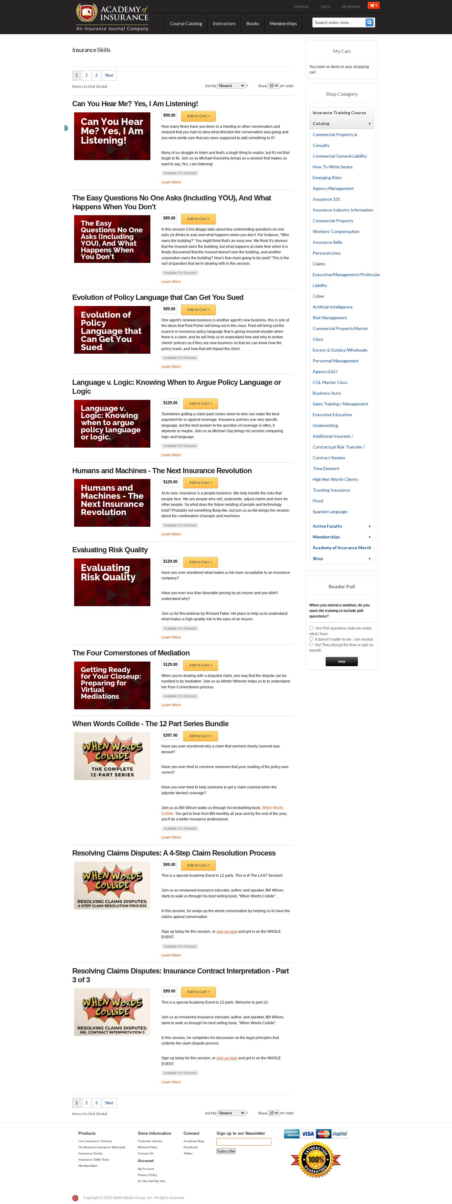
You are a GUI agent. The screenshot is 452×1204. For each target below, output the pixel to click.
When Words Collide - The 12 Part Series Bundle (150, 723)
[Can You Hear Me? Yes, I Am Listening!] (112, 136)
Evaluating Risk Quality (110, 550)
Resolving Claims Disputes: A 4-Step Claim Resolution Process (174, 853)
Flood (318, 500)
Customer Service (150, 1141)
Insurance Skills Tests (93, 1159)
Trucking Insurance (331, 490)
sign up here (226, 931)
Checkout (301, 6)
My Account (351, 6)
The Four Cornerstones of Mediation (131, 653)
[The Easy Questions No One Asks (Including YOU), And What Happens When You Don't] (112, 239)
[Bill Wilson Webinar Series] (112, 756)
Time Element (326, 468)
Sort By (211, 86)
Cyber (318, 296)
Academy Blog (194, 1141)
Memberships (87, 1165)
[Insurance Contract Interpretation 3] (112, 1012)
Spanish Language (330, 511)
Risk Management (330, 317)
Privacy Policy (147, 1175)
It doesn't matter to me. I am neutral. (344, 639)
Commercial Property (333, 220)
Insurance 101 (326, 199)
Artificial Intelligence (333, 306)
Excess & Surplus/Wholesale (340, 349)
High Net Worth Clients (335, 479)
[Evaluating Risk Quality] (112, 582)
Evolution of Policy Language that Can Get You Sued (158, 297)
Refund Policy (147, 1147)
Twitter (188, 1153)
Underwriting (325, 425)
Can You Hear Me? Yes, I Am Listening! (135, 103)
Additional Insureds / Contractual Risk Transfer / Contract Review (339, 446)
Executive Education (332, 414)
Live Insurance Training (95, 1141)
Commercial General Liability (340, 156)
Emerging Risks (327, 177)
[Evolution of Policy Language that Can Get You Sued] (112, 330)
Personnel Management (336, 360)
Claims (319, 263)
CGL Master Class (330, 382)
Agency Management (333, 188)
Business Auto (327, 393)
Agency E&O (325, 371)
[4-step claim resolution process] (112, 885)
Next (109, 75)
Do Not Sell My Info (151, 1181)
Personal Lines (327, 253)
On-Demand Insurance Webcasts (101, 1147)
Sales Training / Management (340, 403)
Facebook (191, 1147)
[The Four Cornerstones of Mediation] (112, 685)
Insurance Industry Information (343, 209)
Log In (325, 6)
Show (262, 86)
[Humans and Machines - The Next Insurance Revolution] (112, 503)
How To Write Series (333, 166)
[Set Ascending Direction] (247, 85)
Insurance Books (90, 1153)
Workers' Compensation (336, 231)
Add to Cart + (198, 116)
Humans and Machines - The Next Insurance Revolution (162, 470)
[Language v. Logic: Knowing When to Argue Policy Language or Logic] (112, 424)
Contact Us (145, 1153)
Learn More (171, 182)
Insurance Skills (328, 242)
